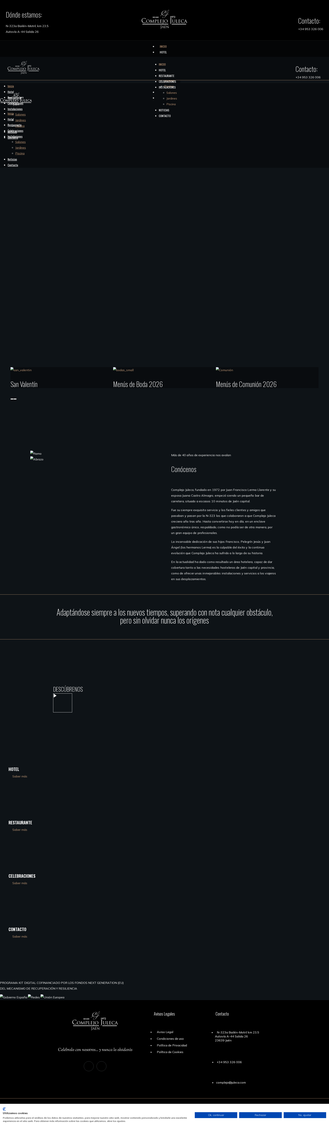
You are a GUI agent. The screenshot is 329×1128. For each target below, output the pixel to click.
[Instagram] (89, 1066)
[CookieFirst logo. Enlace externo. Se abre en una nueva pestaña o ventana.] (4, 1109)
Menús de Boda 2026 (138, 384)
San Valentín (24, 384)
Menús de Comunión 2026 (246, 384)
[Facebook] (101, 1066)
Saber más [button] (19, 776)
